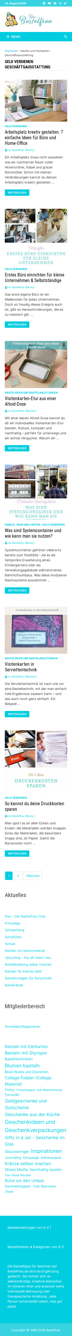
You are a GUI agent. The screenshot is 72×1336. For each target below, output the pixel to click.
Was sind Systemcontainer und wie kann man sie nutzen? (33, 533)
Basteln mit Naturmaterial (25, 951)
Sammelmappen (18, 1186)
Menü (15, 36)
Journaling (13, 1158)
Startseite (11, 51)
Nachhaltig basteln (46, 1169)
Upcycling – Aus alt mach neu (28, 958)
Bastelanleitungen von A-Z (28, 1227)
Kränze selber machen (28, 1163)
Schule (10, 944)
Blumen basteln (22, 1065)
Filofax (10, 1090)
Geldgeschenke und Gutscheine (26, 1104)
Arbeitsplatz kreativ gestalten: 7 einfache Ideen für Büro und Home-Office (34, 137)
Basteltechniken (19, 1059)
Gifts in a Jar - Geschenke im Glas (35, 1141)
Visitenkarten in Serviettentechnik (21, 666)
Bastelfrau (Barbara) (24, 410)
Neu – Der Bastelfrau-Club (25, 916)
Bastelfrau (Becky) (23, 150)
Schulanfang (14, 930)
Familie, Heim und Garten (22, 524)
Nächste (33, 876)
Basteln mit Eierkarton (26, 1046)
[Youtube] (50, 3)
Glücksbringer (17, 1151)
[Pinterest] (55, 3)
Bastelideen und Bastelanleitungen (31, 392)
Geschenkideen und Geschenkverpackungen (35, 1126)
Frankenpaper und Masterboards (39, 1090)
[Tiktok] (65, 3)
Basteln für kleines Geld (23, 971)
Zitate (9, 1191)
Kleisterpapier (51, 1158)
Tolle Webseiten (44, 1186)
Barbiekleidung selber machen (28, 964)
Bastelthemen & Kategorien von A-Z (36, 1247)
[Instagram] (60, 3)
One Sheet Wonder (18, 1175)
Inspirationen (46, 1151)
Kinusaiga (12, 923)
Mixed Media (16, 1169)
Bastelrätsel (14, 985)
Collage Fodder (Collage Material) (28, 1080)
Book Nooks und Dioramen (26, 1072)
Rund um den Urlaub (24, 1180)
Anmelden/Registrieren (22, 1026)
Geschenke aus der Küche (32, 1114)
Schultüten (13, 937)
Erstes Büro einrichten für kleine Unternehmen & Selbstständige (34, 277)
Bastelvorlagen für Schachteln (28, 978)
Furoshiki (12, 1095)
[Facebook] (44, 3)
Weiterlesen (17, 192)
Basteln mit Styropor (26, 1053)
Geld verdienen (16, 126)
